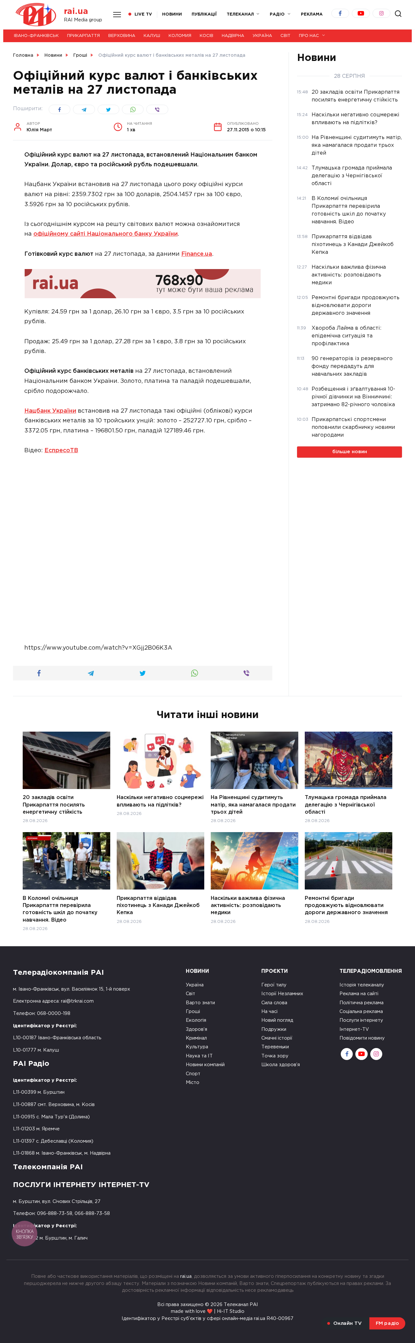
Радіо (277, 14)
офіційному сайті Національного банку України (105, 234)
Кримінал (196, 1038)
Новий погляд (277, 1020)
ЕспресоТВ (61, 450)
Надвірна (233, 36)
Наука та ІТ (199, 1056)
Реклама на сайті (358, 994)
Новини (172, 14)
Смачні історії (276, 1038)
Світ (285, 36)
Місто (192, 1082)
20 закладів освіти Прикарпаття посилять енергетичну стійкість (54, 805)
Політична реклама (361, 1003)
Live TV (143, 14)
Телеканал (240, 14)
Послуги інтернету (361, 1020)
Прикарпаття (83, 36)
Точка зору (275, 1056)
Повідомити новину (362, 1038)
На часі (269, 1011)
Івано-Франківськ (36, 36)
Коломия (180, 36)
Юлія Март (39, 127)
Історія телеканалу (361, 985)
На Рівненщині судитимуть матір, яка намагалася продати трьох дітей (253, 805)
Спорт (193, 1074)
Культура (197, 1047)
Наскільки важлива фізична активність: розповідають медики (248, 905)
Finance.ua (196, 254)
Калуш (152, 36)
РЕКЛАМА (312, 14)
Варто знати (200, 1003)
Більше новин (349, 452)
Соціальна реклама (361, 1011)
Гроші (193, 1011)
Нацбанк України (50, 411)
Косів (206, 36)
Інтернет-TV (354, 1029)
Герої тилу (274, 985)
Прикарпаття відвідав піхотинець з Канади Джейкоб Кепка (158, 905)
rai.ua (76, 11)
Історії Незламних (282, 994)
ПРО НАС (309, 36)
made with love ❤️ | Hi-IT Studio (207, 1311)
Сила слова (274, 1003)
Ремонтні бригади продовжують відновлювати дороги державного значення (346, 905)
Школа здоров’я (280, 1065)
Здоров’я (196, 1029)
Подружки (273, 1029)
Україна (262, 36)
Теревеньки (275, 1047)
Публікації (204, 14)
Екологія (196, 1020)
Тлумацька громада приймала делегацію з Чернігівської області (345, 805)
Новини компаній (205, 1065)
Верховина (121, 36)
